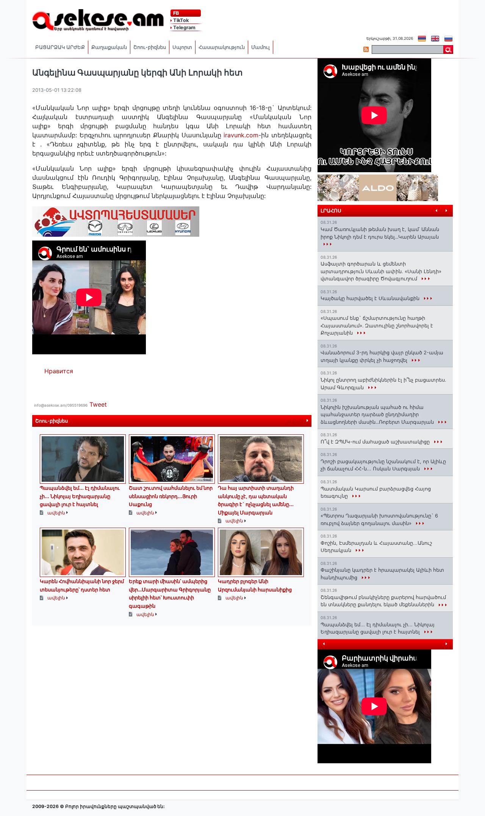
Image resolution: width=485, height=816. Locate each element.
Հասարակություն (222, 47)
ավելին (296, 421)
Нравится (58, 371)
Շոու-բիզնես (149, 47)
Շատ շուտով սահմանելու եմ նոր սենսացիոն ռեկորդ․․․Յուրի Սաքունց (171, 496)
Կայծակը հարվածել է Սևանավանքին (371, 298)
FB (175, 13)
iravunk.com (241, 135)
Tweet (98, 404)
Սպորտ (182, 47)
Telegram (184, 27)
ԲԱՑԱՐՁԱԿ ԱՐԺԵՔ (60, 47)
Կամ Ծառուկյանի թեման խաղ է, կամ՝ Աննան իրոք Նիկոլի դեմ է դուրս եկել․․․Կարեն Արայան (380, 233)
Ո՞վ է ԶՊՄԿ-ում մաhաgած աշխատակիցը (376, 442)
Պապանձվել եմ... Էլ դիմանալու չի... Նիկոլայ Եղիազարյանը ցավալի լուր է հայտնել (80, 496)
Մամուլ (260, 47)
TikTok (180, 20)
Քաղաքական (109, 47)
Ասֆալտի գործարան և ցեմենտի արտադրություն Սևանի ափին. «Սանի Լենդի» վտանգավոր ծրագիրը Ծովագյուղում (381, 271)
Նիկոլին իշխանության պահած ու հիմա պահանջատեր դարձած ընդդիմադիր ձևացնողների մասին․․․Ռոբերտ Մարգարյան (378, 414)
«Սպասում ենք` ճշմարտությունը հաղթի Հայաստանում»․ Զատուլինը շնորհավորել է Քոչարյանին (377, 325)
